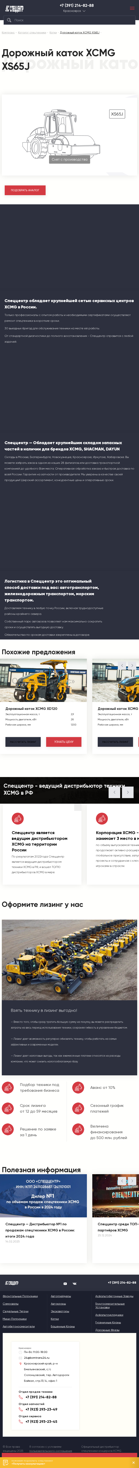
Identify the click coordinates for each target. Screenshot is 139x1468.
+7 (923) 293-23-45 (41, 1421)
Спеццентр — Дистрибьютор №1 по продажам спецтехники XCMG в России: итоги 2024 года (40, 1230)
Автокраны (58, 1303)
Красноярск (72, 10)
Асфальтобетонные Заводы (114, 1296)
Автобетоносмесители (19, 1326)
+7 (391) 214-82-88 (77, 6)
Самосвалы (10, 1303)
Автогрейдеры (61, 1296)
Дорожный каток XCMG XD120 (31, 708)
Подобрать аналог (25, 190)
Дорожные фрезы (107, 1330)
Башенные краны (63, 1326)
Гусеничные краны (108, 1322)
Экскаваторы (60, 1311)
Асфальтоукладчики (109, 1315)
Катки (55, 1319)
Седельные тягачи (15, 1311)
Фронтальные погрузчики (20, 1296)
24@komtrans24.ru (36, 1357)
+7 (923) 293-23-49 (41, 1409)
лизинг (23, 741)
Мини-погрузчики (15, 1319)
